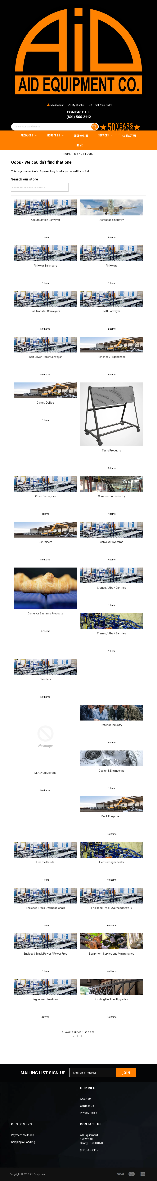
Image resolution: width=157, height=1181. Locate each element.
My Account (57, 105)
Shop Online (81, 135)
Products (27, 135)
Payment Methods (22, 1135)
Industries (53, 135)
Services (103, 135)
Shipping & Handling (23, 1142)
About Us (85, 1098)
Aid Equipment (37, 1174)
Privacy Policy (88, 1112)
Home (79, 145)
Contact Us (129, 135)
